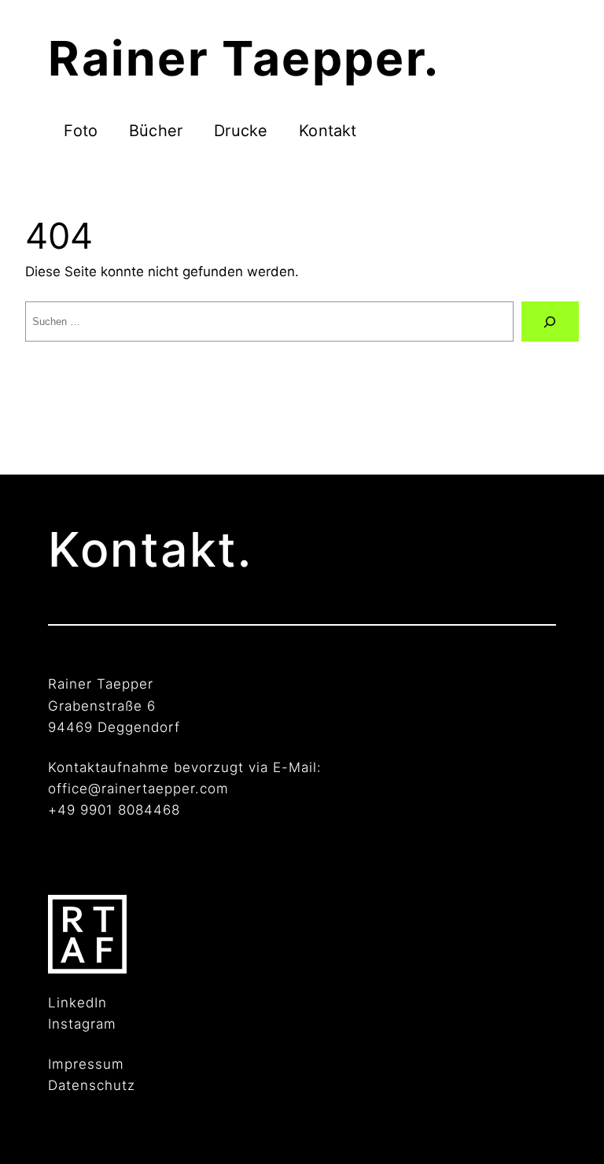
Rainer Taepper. (244, 58)
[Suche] (550, 321)
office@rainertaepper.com (138, 788)
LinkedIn (77, 1003)
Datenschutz (91, 1085)
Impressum (86, 1064)
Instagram (82, 1024)
